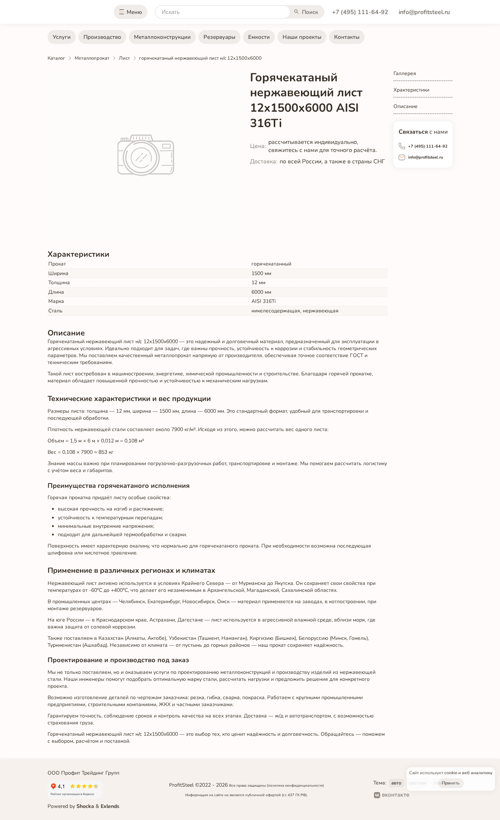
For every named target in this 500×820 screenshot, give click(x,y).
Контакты (346, 37)
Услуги (62, 37)
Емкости (259, 37)
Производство (102, 37)
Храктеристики (411, 89)
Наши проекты (302, 37)
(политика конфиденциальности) (295, 785)
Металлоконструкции (162, 37)
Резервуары (219, 37)
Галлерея (404, 73)
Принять (451, 783)
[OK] (420, 796)
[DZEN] (441, 796)
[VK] (391, 796)
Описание (405, 106)
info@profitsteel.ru (424, 12)
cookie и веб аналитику (468, 773)
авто (396, 783)
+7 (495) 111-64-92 (360, 12)
